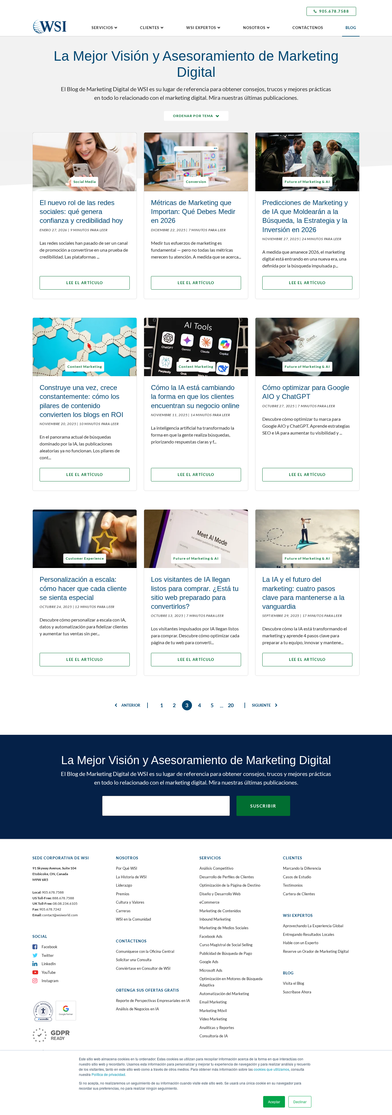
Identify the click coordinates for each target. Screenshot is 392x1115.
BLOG (351, 27)
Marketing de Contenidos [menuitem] (220, 911)
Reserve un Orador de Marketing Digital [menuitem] (316, 951)
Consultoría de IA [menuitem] (213, 1036)
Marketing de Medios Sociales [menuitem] (224, 927)
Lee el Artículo (84, 282)
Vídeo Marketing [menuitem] (213, 1019)
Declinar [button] (299, 1101)
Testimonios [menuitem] (293, 885)
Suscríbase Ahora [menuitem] (297, 992)
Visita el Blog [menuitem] (293, 983)
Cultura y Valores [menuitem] (130, 902)
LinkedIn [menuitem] (49, 963)
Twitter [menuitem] (48, 955)
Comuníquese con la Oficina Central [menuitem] (145, 951)
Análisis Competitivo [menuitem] (216, 868)
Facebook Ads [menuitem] (210, 936)
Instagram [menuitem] (50, 980)
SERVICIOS (102, 27)
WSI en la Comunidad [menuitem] (133, 919)
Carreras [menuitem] (123, 911)
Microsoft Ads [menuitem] (210, 970)
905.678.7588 (334, 11)
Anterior (130, 705)
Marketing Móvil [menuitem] (213, 1010)
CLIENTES (149, 27)
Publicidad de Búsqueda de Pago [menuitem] (225, 953)
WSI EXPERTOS (201, 27)
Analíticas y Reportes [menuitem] (216, 1027)
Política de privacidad (108, 1074)
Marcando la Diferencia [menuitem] (302, 868)
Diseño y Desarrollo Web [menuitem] (219, 894)
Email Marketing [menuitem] (213, 1002)
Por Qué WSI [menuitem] (126, 868)
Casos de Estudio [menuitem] (297, 877)
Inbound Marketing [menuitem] (215, 919)
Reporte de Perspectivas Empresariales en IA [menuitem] (153, 1000)
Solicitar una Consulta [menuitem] (134, 959)
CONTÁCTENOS (307, 27)
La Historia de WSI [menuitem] (131, 877)
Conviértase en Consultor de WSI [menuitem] (143, 968)
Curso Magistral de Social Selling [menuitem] (226, 944)
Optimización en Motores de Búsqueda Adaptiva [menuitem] (231, 981)
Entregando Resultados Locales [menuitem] (308, 934)
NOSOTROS (254, 27)
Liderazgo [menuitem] (124, 885)
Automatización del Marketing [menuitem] (224, 993)
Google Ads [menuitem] (208, 961)
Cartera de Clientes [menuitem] (299, 894)
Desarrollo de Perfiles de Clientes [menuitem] (226, 877)
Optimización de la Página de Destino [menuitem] (229, 885)
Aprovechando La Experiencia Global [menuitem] (313, 925)
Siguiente (261, 705)
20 (231, 705)
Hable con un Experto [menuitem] (300, 942)
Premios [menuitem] (122, 894)
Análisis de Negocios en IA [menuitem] (137, 1009)
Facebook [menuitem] (49, 946)
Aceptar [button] (274, 1101)
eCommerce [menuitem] (209, 902)
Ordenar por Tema (193, 116)
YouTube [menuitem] (49, 972)
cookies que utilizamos (271, 1069)
